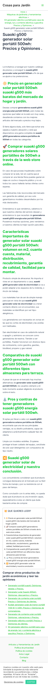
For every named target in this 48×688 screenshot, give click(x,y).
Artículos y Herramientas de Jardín (24, 644)
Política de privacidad (24, 648)
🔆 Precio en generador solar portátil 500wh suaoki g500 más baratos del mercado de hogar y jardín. (24, 521)
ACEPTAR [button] (31, 682)
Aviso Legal (24, 654)
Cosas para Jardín (16, 5)
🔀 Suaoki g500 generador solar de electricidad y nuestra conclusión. (20, 564)
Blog (24, 660)
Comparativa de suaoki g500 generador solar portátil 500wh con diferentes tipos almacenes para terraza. (23, 552)
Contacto (24, 657)
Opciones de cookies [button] (13, 682)
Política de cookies (24, 651)
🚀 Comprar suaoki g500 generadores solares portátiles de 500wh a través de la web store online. (23, 529)
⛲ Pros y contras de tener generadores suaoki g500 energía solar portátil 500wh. (23, 559)
